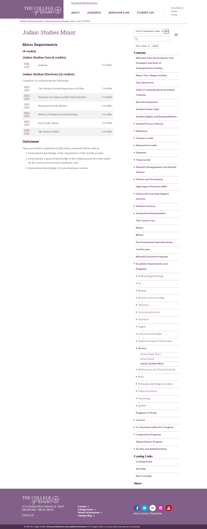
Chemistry (143, 305)
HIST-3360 (27, 106)
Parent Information (89, 512)
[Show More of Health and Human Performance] (136, 341)
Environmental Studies (150, 333)
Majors (139, 227)
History (73, 21)
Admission (141, 131)
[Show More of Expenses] (134, 152)
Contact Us (28, 515)
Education (143, 319)
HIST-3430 (27, 123)
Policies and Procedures (149, 179)
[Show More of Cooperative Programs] (134, 434)
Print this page (176, 35)
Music (141, 376)
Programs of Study (146, 412)
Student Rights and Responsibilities (156, 116)
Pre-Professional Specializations (154, 242)
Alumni (174, 11)
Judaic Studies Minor (152, 363)
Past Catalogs (144, 476)
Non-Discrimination (147, 102)
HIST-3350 (27, 97)
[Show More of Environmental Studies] (136, 333)
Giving (174, 14)
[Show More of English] (136, 326)
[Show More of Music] (136, 376)
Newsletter (156, 513)
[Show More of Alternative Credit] (134, 145)
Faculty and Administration (151, 448)
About (75, 12)
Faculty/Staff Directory (84, 3)
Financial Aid (143, 159)
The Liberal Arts (145, 82)
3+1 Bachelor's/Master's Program (154, 427)
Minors (139, 234)
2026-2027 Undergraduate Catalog (31, 21)
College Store (86, 509)
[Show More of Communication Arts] (136, 312)
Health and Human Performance (155, 341)
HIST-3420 (27, 114)
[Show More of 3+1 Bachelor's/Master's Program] (134, 427)
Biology (142, 290)
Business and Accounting (151, 297)
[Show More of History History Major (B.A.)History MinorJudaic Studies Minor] (136, 348)
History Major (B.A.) (150, 354)
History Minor (147, 359)
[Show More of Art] (136, 283)
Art (139, 283)
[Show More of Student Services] (134, 206)
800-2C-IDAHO (46, 509)
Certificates (143, 249)
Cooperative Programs (148, 434)
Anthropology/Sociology (150, 276)
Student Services (145, 206)
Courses (140, 420)
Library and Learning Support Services (152, 196)
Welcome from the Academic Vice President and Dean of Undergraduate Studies (155, 63)
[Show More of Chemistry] (136, 305)
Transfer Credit (144, 138)
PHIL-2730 (27, 65)
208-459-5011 (29, 509)
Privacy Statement (55, 526)
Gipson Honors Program (149, 441)
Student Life (145, 12)
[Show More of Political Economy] (136, 391)
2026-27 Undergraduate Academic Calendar (155, 92)
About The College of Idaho (151, 75)
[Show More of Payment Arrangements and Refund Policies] (134, 167)
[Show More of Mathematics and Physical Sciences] (136, 369)
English (142, 326)
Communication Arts (149, 312)
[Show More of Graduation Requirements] (134, 213)
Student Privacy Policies (149, 123)
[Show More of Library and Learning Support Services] (134, 193)
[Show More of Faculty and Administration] (134, 448)
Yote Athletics (177, 8)
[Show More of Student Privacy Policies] (134, 123)
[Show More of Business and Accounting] (136, 297)
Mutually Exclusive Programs (152, 256)
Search (155, 46)
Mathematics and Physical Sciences (156, 369)
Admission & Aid (119, 12)
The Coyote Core (145, 220)
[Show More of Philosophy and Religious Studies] (136, 383)
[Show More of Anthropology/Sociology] (136, 276)
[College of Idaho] (42, 9)
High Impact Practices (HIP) (151, 186)
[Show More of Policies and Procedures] (134, 179)
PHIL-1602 (27, 132)
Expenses (141, 152)
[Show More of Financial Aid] (134, 159)
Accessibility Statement (76, 526)
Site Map (141, 468)
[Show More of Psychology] (136, 398)
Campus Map (85, 515)
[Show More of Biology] (136, 290)
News (136, 513)
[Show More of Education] (136, 319)
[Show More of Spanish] (136, 405)
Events (144, 513)
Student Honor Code (147, 109)
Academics (94, 12)
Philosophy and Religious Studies (155, 383)
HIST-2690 (27, 88)
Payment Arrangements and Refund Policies (156, 169)
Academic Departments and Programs (56, 21)
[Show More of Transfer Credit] (134, 138)
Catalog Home (144, 461)
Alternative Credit (146, 145)
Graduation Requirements (151, 213)
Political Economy (147, 391)
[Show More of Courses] (134, 420)
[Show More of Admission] (134, 131)
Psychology (144, 398)
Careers (82, 506)
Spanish (142, 405)
